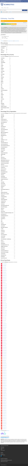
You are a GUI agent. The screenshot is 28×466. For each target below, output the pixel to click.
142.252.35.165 (4, 280)
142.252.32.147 (4, 397)
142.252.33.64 (4, 368)
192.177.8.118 (4, 317)
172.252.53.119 (4, 395)
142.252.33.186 (4, 363)
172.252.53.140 (4, 375)
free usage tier (9, 40)
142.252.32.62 (4, 362)
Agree (22, 1)
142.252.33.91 (4, 328)
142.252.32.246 (4, 378)
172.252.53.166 (4, 335)
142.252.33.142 (4, 382)
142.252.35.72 (4, 425)
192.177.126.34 (4, 315)
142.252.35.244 (4, 422)
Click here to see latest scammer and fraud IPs (6, 460)
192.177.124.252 (5, 310)
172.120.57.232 (4, 290)
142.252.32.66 (4, 272)
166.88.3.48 (4, 282)
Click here (2, 40)
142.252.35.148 (4, 330)
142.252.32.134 (4, 358)
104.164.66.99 (4, 265)
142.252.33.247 (4, 333)
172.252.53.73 (4, 300)
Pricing (5, 7)
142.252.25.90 (4, 268)
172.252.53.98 (4, 392)
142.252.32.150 (4, 377)
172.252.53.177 (4, 387)
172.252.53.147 (4, 428)
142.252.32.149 (4, 340)
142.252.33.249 (4, 343)
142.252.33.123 (4, 273)
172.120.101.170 (5, 283)
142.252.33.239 (4, 367)
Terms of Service (3, 450)
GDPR (1, 449)
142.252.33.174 (4, 415)
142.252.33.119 (4, 413)
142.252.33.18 (4, 342)
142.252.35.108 (4, 418)
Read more (25, 1)
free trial (12, 40)
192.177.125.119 (5, 313)
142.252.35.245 (4, 423)
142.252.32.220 (4, 347)
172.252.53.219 (4, 355)
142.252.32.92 (4, 400)
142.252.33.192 (4, 385)
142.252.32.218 (4, 270)
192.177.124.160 (5, 307)
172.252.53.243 (4, 337)
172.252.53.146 (4, 298)
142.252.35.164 (4, 405)
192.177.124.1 (4, 302)
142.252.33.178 (4, 277)
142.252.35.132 (4, 370)
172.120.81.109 (4, 295)
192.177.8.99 (4, 320)
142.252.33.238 (4, 365)
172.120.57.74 (4, 292)
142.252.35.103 (4, 278)
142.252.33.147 (4, 383)
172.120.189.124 (5, 287)
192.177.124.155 (5, 305)
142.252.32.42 (4, 360)
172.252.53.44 (4, 345)
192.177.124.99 (4, 312)
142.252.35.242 (4, 332)
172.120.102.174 (5, 285)
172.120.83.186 (4, 297)
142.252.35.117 (4, 420)
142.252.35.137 (4, 403)
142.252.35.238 (4, 352)
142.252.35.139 (4, 373)
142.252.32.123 (4, 357)
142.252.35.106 (4, 393)
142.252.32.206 (4, 398)
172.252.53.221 (4, 390)
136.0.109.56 (4, 267)
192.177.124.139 (5, 303)
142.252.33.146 (4, 275)
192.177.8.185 (4, 318)
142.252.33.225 (4, 350)
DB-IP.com (8, 430)
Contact (7, 7)
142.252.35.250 (4, 353)
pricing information (16, 40)
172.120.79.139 (4, 293)
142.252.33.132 (4, 380)
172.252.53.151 (4, 408)
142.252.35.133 (4, 372)
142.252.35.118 (4, 402)
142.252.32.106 (4, 325)
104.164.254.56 (4, 263)
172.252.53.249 (4, 323)
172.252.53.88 (4, 338)
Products (2, 7)
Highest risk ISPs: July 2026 (4, 461)
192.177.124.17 (4, 308)
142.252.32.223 (4, 327)
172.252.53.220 (4, 388)
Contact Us (2, 453)
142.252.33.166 (4, 348)
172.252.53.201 (4, 410)
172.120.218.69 (4, 288)
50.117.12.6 (4, 322)
